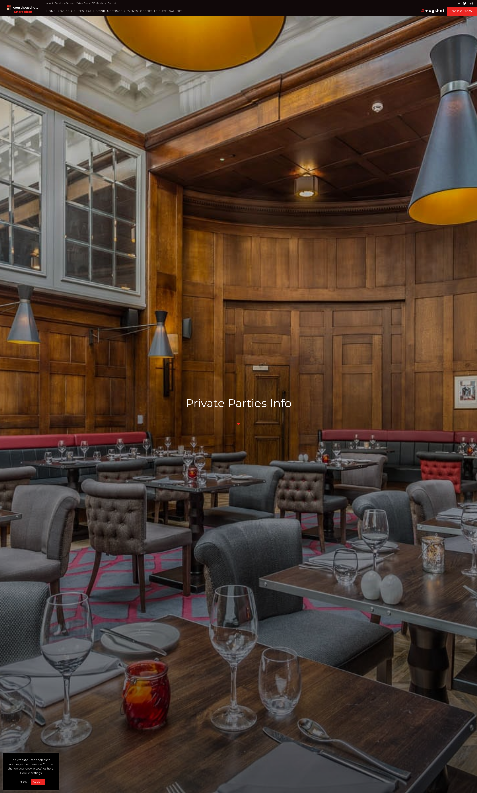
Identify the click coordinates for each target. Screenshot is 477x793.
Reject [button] (23, 781)
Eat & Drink (95, 11)
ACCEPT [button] (38, 781)
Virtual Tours (83, 3)
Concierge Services (64, 3)
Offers (146, 11)
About (49, 3)
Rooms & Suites (71, 11)
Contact (112, 3)
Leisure (160, 11)
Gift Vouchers (99, 3)
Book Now (462, 11)
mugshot (434, 10)
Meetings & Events (122, 11)
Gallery (175, 11)
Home (51, 11)
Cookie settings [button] (31, 773)
